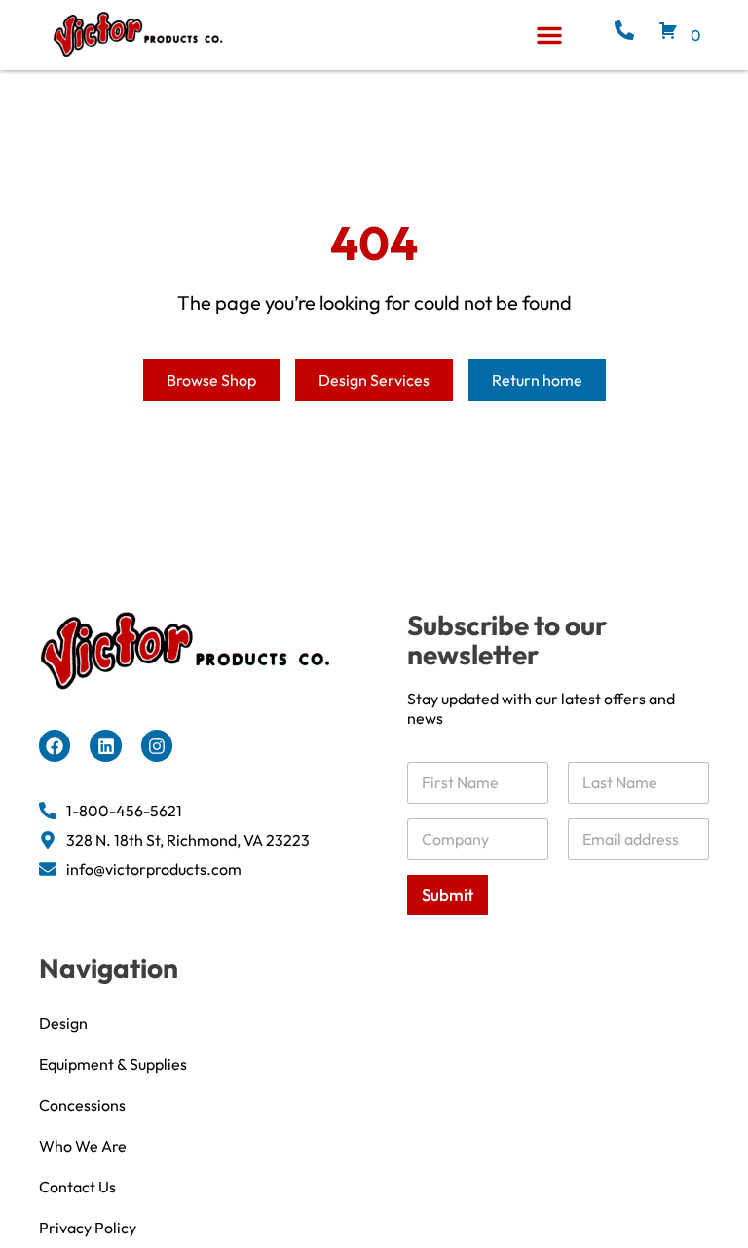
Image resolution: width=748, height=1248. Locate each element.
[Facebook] (54, 745)
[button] (549, 35)
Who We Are (83, 1145)
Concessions (82, 1105)
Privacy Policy (87, 1227)
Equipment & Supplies (113, 1064)
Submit (447, 895)
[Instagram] (156, 745)
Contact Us (77, 1186)
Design (63, 1023)
